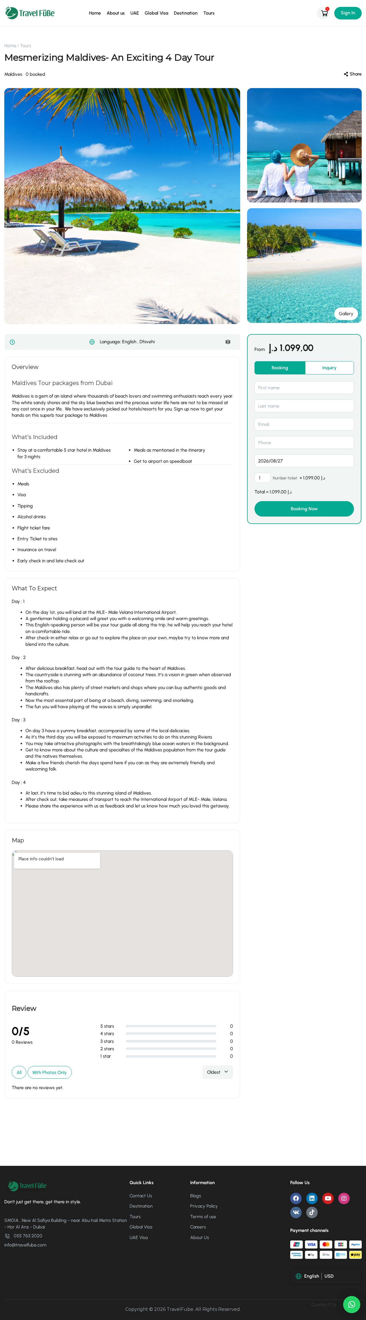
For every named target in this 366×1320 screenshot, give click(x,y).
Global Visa (156, 13)
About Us (199, 1237)
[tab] (280, 368)
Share (356, 74)
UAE (134, 13)
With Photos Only (49, 1072)
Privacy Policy (204, 1206)
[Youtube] (328, 1198)
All (19, 1072)
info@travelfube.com (25, 1245)
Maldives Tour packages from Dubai (62, 383)
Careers (198, 1227)
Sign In (348, 12)
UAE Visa (139, 1237)
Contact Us (141, 1195)
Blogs (195, 1195)
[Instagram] (344, 1198)
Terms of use (203, 1216)
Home (95, 13)
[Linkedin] (312, 1198)
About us (116, 13)
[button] (351, 1304)
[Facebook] (296, 1198)
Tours (208, 13)
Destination (186, 13)
